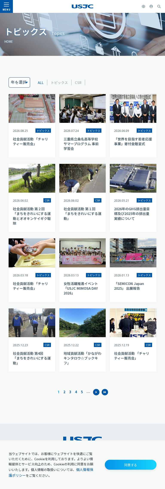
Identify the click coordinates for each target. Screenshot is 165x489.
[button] (130, 465)
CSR (78, 82)
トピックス (59, 82)
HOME (8, 41)
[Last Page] (105, 392)
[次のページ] (96, 392)
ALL (41, 82)
